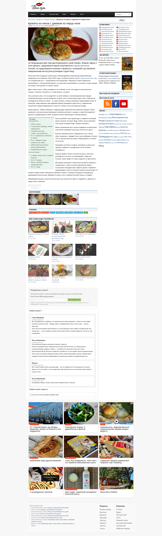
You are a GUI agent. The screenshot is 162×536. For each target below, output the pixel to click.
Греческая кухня (106, 39)
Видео (103, 424)
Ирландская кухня (107, 47)
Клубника (59, 212)
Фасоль (111, 142)
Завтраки (103, 518)
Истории (68, 424)
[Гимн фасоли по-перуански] (85, 227)
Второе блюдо (50, 19)
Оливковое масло (108, 133)
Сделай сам (34, 457)
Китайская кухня (124, 27)
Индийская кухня (106, 45)
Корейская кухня (124, 29)
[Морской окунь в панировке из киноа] (62, 250)
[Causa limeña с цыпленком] (85, 270)
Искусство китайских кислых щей (58, 511)
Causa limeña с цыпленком (85, 278)
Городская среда (112, 121)
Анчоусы (107, 114)
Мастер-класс (114, 130)
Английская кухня (106, 29)
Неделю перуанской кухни (84, 78)
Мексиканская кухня (125, 33)
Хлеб (115, 142)
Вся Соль (31, 19)
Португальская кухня (125, 37)
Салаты (103, 526)
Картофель (110, 127)
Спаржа (118, 140)
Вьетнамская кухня (107, 35)
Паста (123, 133)
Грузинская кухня (106, 41)
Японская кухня (123, 51)
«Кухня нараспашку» (114, 78)
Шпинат (125, 142)
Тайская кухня (123, 41)
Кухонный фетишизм (124, 523)
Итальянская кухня (107, 51)
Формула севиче (34, 257)
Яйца (101, 145)
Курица (102, 130)
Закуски (103, 520)
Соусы (102, 528)
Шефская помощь (71, 489)
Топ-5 (32, 489)
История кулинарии (126, 124)
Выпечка (103, 512)
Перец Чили (78, 212)
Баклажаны (116, 114)
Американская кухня (107, 27)
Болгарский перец (105, 117)
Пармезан (68, 212)
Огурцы (101, 133)
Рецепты (40, 19)
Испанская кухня (106, 49)
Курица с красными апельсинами (58, 508)
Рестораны (121, 137)
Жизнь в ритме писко (83, 257)
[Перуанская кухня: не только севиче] (38, 227)
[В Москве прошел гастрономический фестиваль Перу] (62, 227)
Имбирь (102, 124)
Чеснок (120, 142)
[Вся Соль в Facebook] (116, 107)
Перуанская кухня (124, 35)
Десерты (103, 515)
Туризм (101, 143)
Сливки (113, 140)
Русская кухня (123, 39)
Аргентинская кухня (107, 31)
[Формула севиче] (38, 250)
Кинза (118, 127)
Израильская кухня (107, 43)
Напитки (103, 523)
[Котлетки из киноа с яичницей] (62, 270)
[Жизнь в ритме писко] (85, 250)
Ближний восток (106, 33)
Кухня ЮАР (122, 49)
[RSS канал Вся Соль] (108, 107)
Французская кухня (125, 45)
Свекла (101, 140)
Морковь (123, 130)
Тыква (106, 143)
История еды (117, 124)
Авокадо (102, 114)
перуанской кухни (81, 66)
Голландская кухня (107, 37)
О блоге (119, 509)
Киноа (52, 212)
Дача (125, 121)
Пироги (129, 133)
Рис (125, 137)
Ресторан (113, 137)
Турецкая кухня (123, 43)
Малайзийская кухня (125, 31)
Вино (102, 489)
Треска (127, 140)
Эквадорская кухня (124, 47)
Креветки (124, 127)
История (110, 124)
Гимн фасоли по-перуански (85, 234)
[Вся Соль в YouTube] (124, 107)
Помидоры (104, 136)
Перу (86, 212)
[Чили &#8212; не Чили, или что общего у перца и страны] (38, 270)
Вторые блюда (105, 509)
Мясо (128, 130)
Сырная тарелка (106, 457)
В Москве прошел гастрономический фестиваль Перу (58, 236)
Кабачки (101, 127)
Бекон (124, 114)
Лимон (108, 130)
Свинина (107, 140)
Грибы (121, 121)
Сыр (123, 140)
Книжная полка (70, 457)
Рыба (130, 137)
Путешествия (34, 424)
